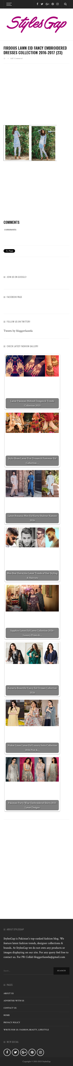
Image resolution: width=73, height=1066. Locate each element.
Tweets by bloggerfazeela (18, 331)
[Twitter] (42, 4)
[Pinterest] (52, 4)
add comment (16, 58)
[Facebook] (37, 4)
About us (9, 993)
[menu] (8, 4)
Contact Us (10, 1008)
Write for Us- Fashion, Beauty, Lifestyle (26, 1029)
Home (7, 1015)
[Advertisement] (36, 97)
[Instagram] (57, 4)
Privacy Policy (12, 1022)
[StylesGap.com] (36, 23)
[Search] (65, 4)
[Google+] (47, 4)
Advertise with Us (14, 1000)
